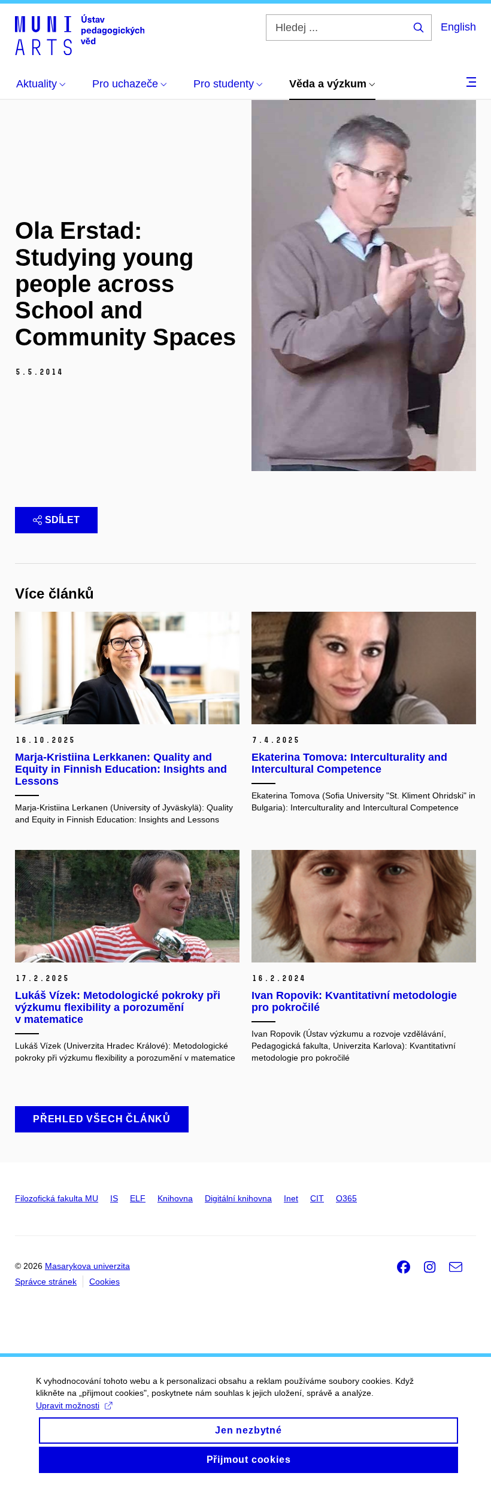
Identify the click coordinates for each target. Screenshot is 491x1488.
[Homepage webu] (79, 34)
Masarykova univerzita (87, 1266)
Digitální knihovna (238, 1198)
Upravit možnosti (67, 1405)
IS (114, 1198)
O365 (346, 1198)
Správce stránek (46, 1281)
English (458, 27)
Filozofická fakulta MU (56, 1198)
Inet (291, 1198)
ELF (138, 1198)
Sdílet (62, 520)
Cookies (104, 1281)
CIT (317, 1198)
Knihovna (175, 1198)
